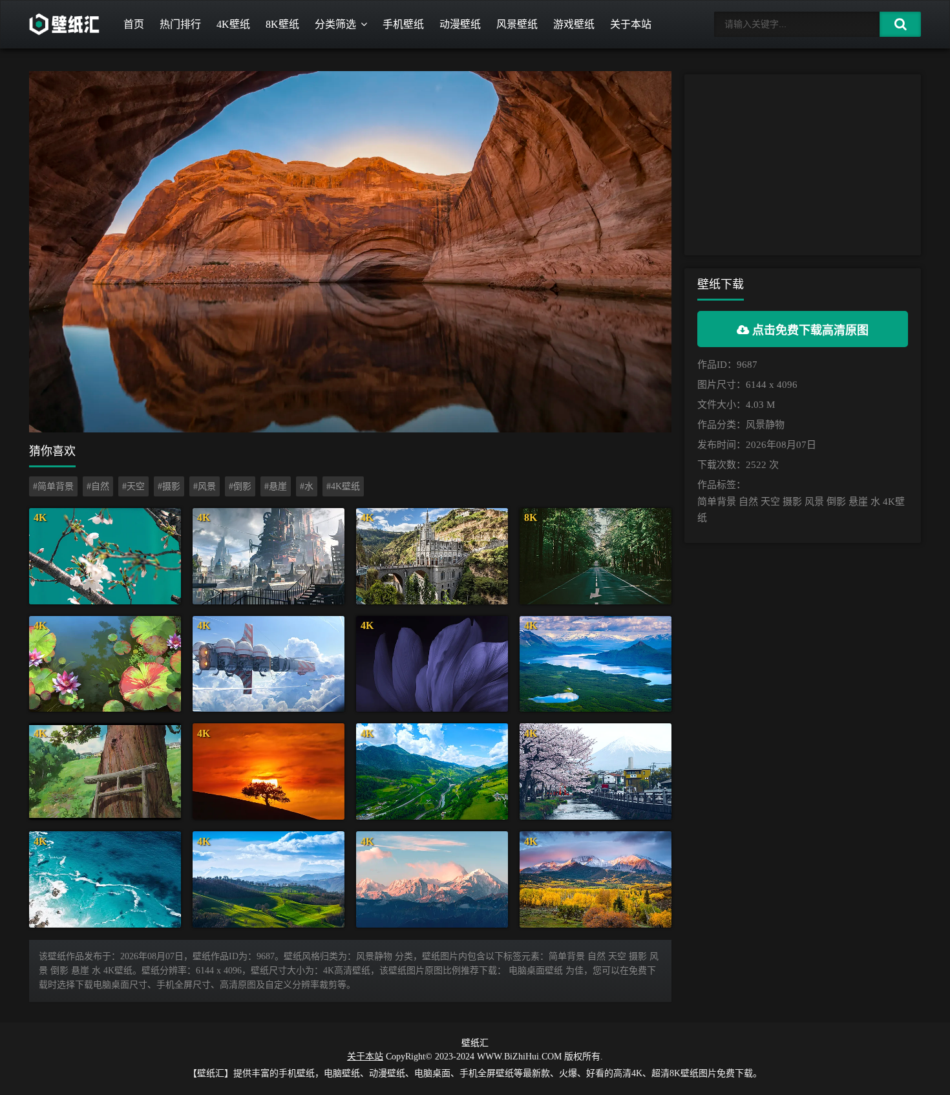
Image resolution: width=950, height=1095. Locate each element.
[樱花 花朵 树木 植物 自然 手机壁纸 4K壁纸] (105, 556)
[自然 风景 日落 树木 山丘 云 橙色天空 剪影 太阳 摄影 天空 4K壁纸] (268, 771)
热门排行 (180, 24)
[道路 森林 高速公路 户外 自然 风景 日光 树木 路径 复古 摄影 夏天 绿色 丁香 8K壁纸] (595, 556)
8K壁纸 (282, 24)
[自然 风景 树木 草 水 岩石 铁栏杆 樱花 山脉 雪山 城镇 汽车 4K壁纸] (595, 771)
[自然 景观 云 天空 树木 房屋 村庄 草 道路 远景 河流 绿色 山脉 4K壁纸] (432, 771)
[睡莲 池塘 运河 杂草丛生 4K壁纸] (105, 664)
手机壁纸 (403, 24)
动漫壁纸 (460, 24)
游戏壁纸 (574, 24)
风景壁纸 (517, 24)
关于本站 (630, 24)
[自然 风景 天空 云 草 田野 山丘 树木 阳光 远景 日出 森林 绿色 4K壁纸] (268, 879)
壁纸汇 (475, 1043)
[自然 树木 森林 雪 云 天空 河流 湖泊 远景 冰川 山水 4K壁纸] (595, 664)
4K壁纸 (233, 24)
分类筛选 (335, 24)
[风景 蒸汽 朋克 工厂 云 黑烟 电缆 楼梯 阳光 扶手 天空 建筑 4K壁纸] (268, 556)
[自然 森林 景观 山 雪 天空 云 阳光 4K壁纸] (432, 879)
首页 (133, 24)
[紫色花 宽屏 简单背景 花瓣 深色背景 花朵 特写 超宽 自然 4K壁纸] (432, 664)
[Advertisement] (802, 164)
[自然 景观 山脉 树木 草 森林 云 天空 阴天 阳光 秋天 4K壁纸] (595, 879)
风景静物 (765, 425)
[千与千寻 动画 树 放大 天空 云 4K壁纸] (105, 771)
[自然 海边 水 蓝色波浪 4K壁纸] (105, 879)
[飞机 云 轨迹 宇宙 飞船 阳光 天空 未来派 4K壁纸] (268, 664)
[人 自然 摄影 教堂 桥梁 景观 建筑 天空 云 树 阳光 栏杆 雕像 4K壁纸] (432, 556)
